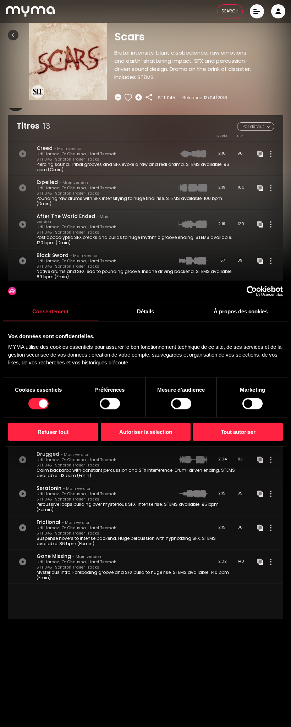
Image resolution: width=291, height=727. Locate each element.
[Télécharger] (138, 97)
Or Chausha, (74, 154)
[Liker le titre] (128, 97)
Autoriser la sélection (145, 432)
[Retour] (13, 35)
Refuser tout (53, 432)
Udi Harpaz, (48, 154)
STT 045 (44, 160)
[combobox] (255, 126)
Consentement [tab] (50, 311)
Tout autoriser (238, 432)
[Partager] (149, 97)
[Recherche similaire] (260, 153)
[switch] (110, 403)
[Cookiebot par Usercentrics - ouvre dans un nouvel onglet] (252, 291)
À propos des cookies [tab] (241, 311)
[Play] (22, 153)
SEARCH (229, 11)
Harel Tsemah (102, 154)
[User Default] (278, 11)
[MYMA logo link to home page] (30, 11)
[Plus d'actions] (270, 153)
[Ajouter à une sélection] (118, 97)
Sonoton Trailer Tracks (77, 160)
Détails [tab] (145, 311)
